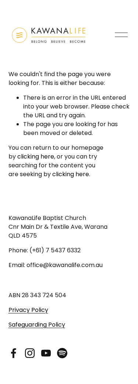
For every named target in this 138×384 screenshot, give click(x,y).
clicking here (35, 156)
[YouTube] (46, 353)
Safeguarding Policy (36, 324)
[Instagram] (30, 353)
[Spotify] (62, 353)
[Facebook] (13, 353)
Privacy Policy (28, 310)
